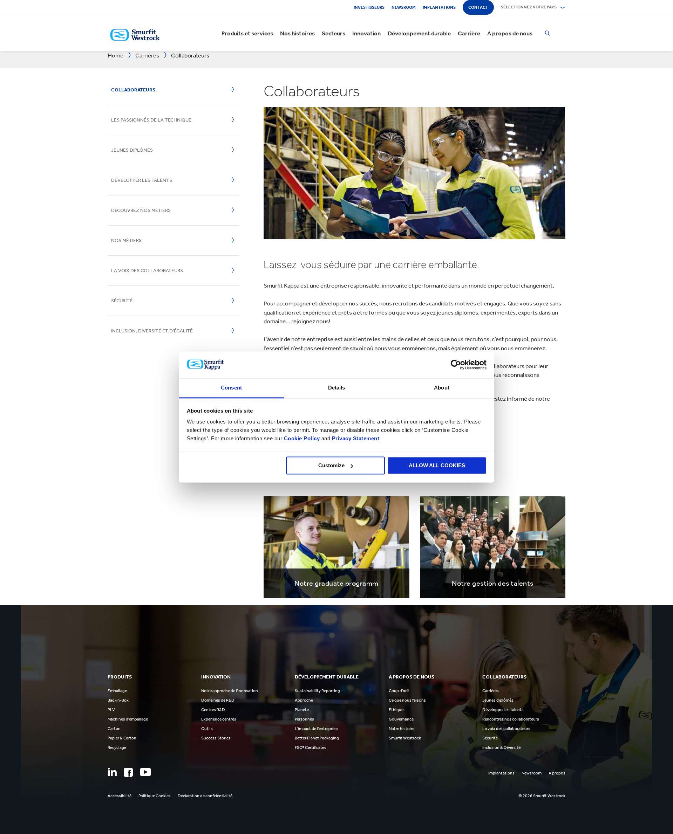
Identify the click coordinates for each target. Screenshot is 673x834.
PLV (111, 709)
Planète (302, 709)
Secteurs (333, 33)
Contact (478, 7)
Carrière (469, 33)
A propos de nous (509, 33)
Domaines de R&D (217, 700)
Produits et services (247, 33)
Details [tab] (336, 388)
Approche (304, 700)
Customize (331, 465)
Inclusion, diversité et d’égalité (152, 331)
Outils (207, 728)
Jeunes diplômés (132, 150)
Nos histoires (297, 33)
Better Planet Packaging (317, 738)
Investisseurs (369, 7)
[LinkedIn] (112, 772)
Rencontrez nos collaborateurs (510, 719)
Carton (114, 728)
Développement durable (419, 33)
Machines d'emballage (128, 719)
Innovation (366, 33)
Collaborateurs (133, 90)
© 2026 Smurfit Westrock (541, 795)
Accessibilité (119, 795)
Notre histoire (401, 728)
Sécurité (121, 301)
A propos (557, 773)
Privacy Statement (354, 439)
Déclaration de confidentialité (205, 795)
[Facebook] (128, 772)
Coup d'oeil (399, 690)
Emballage (117, 690)
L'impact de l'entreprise (316, 728)
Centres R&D (213, 709)
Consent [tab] (231, 388)
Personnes (304, 719)
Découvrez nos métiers (141, 210)
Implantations (439, 7)
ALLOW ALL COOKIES (437, 465)
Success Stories (216, 738)
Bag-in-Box (118, 700)
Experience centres (218, 719)
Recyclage (117, 747)
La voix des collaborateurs (147, 271)
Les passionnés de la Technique (151, 120)
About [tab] (441, 388)
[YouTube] (145, 772)
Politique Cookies (154, 795)
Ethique (396, 709)
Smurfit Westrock (405, 738)
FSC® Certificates (310, 747)
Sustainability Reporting (317, 690)
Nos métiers (126, 240)
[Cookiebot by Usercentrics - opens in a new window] (456, 364)
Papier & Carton (122, 738)
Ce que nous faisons (407, 700)
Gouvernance (401, 719)
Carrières (490, 690)
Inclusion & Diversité (501, 747)
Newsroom (404, 7)
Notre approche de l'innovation (229, 690)
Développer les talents (141, 180)
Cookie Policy (302, 439)
